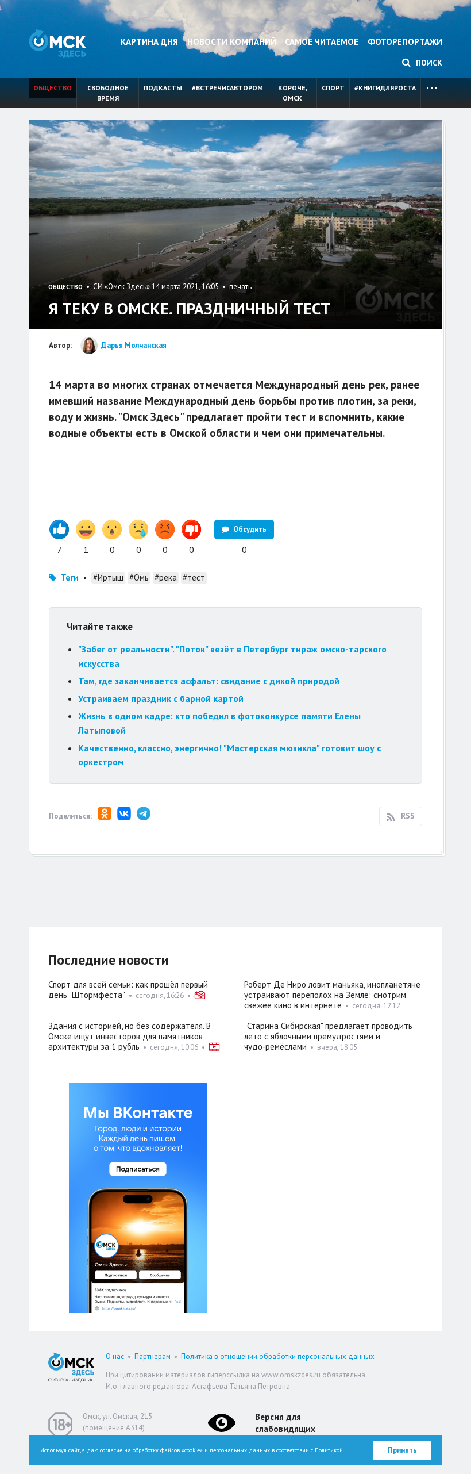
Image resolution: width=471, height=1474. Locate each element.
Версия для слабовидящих (285, 1422)
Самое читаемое (321, 41)
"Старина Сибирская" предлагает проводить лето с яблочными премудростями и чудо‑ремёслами (328, 1036)
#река (166, 577)
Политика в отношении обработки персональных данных (278, 1356)
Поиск (428, 62)
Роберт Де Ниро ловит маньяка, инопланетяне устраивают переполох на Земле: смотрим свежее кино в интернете (332, 995)
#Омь (139, 577)
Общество (52, 87)
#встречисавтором (227, 87)
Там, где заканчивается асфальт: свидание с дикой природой (208, 680)
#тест (194, 577)
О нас (115, 1356)
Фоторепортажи (405, 41)
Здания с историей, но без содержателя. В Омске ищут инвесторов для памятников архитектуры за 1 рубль (129, 1036)
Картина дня (149, 41)
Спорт (333, 87)
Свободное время (108, 92)
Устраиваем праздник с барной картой (161, 698)
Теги (70, 577)
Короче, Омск (292, 92)
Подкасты (163, 87)
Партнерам (152, 1356)
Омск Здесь (57, 43)
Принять (402, 1450)
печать (240, 286)
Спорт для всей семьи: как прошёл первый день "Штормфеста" (128, 989)
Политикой (329, 1450)
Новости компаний (231, 41)
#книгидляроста (385, 87)
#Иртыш (108, 577)
